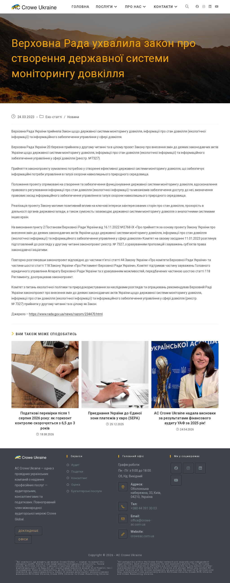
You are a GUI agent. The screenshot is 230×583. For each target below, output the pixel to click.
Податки (77, 471)
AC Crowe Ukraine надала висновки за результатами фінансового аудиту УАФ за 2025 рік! (185, 418)
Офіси (23, 539)
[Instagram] (188, 468)
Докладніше (28, 530)
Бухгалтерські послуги (86, 491)
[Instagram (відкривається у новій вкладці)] (204, 6)
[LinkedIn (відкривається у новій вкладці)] (210, 6)
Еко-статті (54, 117)
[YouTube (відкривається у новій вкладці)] (216, 6)
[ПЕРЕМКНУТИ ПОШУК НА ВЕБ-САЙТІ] (187, 6)
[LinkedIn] (200, 468)
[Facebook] (176, 468)
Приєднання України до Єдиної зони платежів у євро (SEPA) (115, 415)
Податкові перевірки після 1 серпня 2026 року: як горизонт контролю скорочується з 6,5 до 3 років (45, 420)
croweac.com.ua (142, 536)
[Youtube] (176, 480)
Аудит (75, 464)
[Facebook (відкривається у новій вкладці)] (197, 6)
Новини (73, 117)
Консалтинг (79, 478)
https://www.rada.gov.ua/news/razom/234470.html (66, 314)
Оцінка (75, 484)
